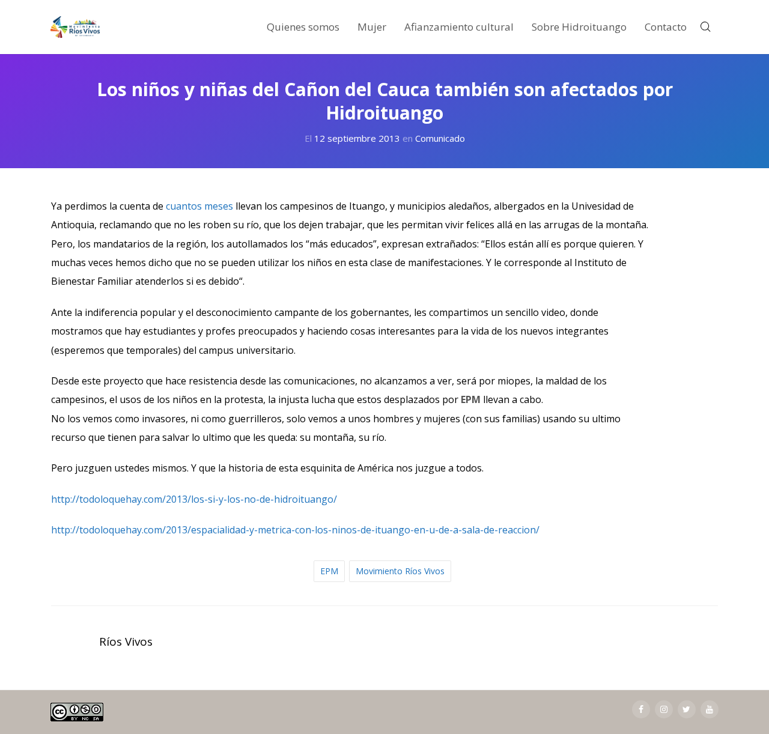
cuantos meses (199, 206)
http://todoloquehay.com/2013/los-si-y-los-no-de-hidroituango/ (194, 499)
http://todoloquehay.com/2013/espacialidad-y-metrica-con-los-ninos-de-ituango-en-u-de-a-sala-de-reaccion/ (295, 529)
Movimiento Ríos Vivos (400, 571)
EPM (329, 571)
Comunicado (440, 138)
